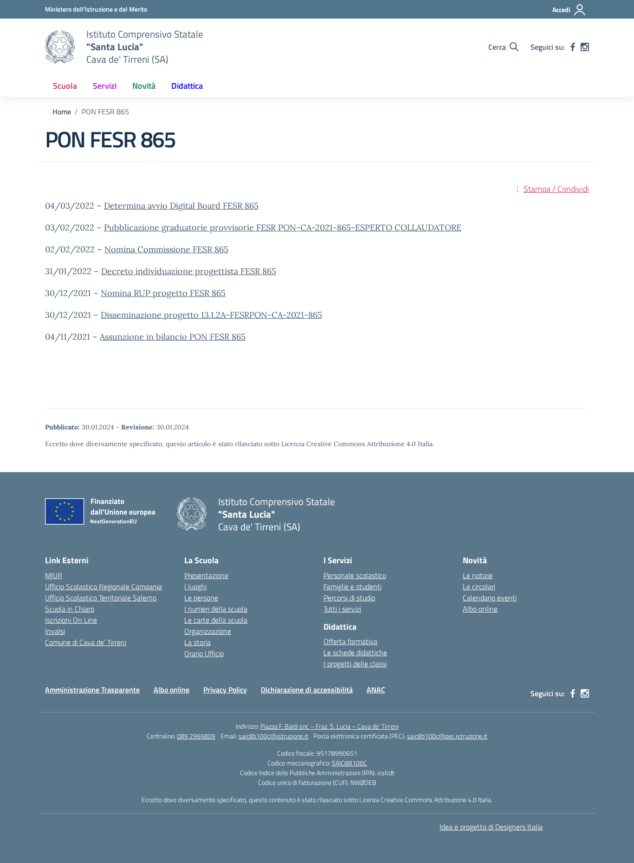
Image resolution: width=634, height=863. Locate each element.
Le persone (201, 597)
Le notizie (477, 575)
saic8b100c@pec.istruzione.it (447, 736)
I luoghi (195, 586)
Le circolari (479, 586)
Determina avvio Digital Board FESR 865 (181, 205)
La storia (197, 642)
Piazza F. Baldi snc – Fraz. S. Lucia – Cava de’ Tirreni (329, 726)
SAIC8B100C (349, 763)
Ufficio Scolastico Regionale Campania (103, 586)
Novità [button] (143, 85)
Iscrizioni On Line (71, 620)
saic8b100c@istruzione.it (273, 736)
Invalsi (55, 631)
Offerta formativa (350, 641)
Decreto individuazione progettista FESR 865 (188, 271)
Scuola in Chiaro (69, 608)
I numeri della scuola (215, 608)
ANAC (376, 689)
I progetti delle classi (355, 663)
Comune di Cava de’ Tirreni (85, 642)
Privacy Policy (225, 689)
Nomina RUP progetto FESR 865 (163, 293)
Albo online (480, 608)
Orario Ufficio (204, 653)
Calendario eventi (490, 597)
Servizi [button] (104, 85)
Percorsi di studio (349, 597)
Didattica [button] (187, 85)
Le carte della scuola (215, 620)
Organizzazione (207, 631)
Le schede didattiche (355, 652)
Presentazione (206, 575)
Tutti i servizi (342, 608)
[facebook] (573, 47)
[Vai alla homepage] (60, 47)
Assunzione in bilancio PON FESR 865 (173, 336)
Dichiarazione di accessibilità (307, 689)
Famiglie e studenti (352, 586)
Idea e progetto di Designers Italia (491, 826)
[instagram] (585, 47)
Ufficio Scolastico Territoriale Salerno (100, 597)
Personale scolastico (354, 575)
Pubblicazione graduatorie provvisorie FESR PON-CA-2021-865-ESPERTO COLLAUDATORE (282, 227)
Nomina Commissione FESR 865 (166, 249)
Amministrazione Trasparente (92, 689)
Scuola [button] (65, 85)
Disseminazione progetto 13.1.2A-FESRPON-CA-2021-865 (211, 315)
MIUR (53, 575)
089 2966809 (196, 736)
